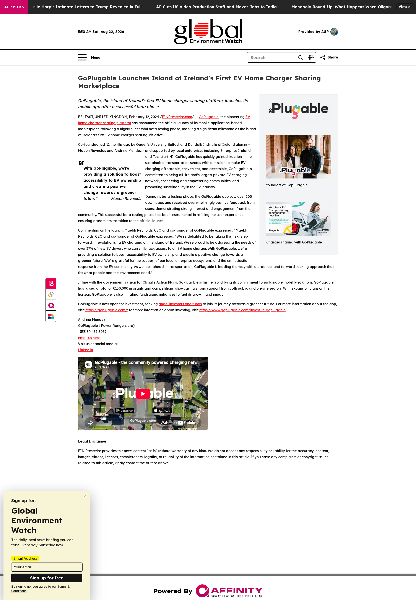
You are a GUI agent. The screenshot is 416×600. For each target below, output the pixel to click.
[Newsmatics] (51, 316)
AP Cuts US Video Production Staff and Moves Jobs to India (216, 6)
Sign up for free (46, 578)
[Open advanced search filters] (311, 57)
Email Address (25, 558)
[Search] (300, 57)
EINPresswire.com (177, 117)
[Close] (85, 496)
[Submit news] (51, 283)
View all (405, 7)
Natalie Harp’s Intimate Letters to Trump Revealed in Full (83, 6)
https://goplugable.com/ (106, 310)
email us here (89, 338)
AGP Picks (14, 7)
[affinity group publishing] (51, 305)
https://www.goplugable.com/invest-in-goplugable (242, 310)
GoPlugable (209, 117)
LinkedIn (85, 350)
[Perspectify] (51, 294)
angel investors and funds (180, 304)
